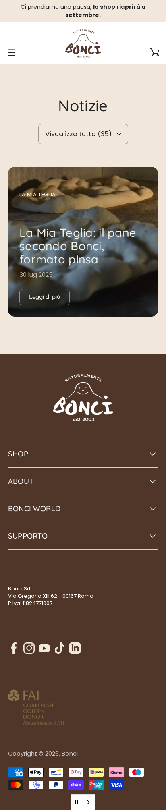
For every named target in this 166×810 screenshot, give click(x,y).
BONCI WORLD (34, 508)
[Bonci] (83, 43)
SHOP (18, 453)
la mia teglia (37, 194)
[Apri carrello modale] (155, 52)
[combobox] (83, 802)
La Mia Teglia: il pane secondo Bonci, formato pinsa (77, 246)
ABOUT (20, 481)
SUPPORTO (28, 536)
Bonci (70, 754)
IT (77, 802)
